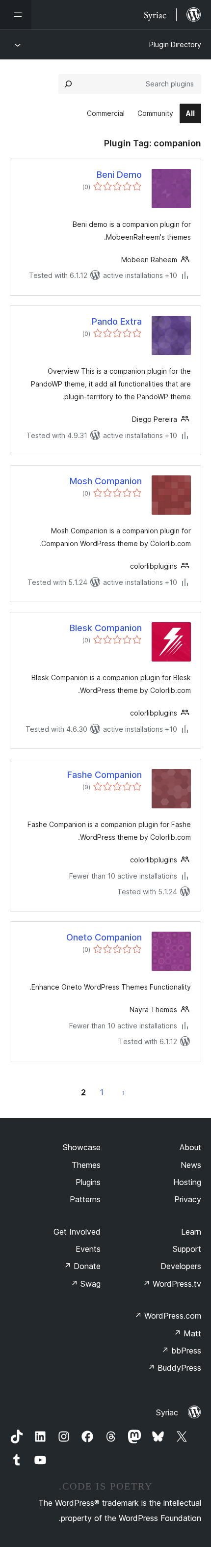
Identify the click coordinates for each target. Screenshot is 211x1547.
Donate (82, 1266)
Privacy (187, 1199)
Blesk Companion (106, 628)
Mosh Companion (106, 481)
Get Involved (77, 1232)
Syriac (167, 1412)
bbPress (181, 1350)
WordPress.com (167, 1316)
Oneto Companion (104, 937)
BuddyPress (174, 1368)
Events (88, 1249)
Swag (86, 1284)
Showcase (82, 1147)
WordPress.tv (172, 1284)
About (190, 1147)
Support (187, 1249)
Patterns (85, 1199)
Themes (86, 1165)
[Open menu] (15, 14)
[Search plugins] (68, 84)
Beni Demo (119, 174)
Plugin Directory (175, 44)
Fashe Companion (104, 775)
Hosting (187, 1182)
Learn (191, 1232)
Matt (187, 1333)
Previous (123, 1092)
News (191, 1165)
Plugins (88, 1182)
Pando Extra (117, 321)
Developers (180, 1266)
